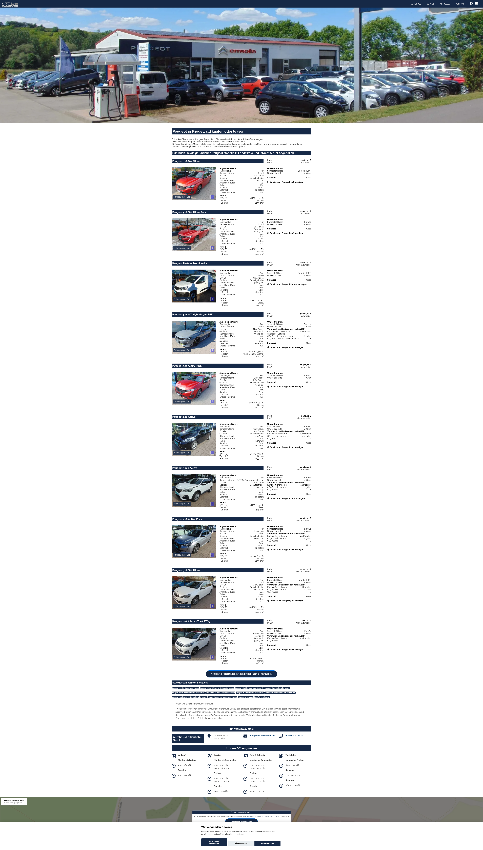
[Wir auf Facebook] (471, 3)
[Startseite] (10, 4)
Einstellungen (241, 843)
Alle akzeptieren (267, 843)
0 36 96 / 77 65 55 (294, 735)
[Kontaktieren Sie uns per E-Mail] (476, 3)
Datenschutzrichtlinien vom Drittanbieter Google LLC (264, 816)
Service (430, 4)
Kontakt (460, 4)
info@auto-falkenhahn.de (262, 735)
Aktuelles (445, 4)
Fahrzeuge (416, 4)
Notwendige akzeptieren (214, 842)
